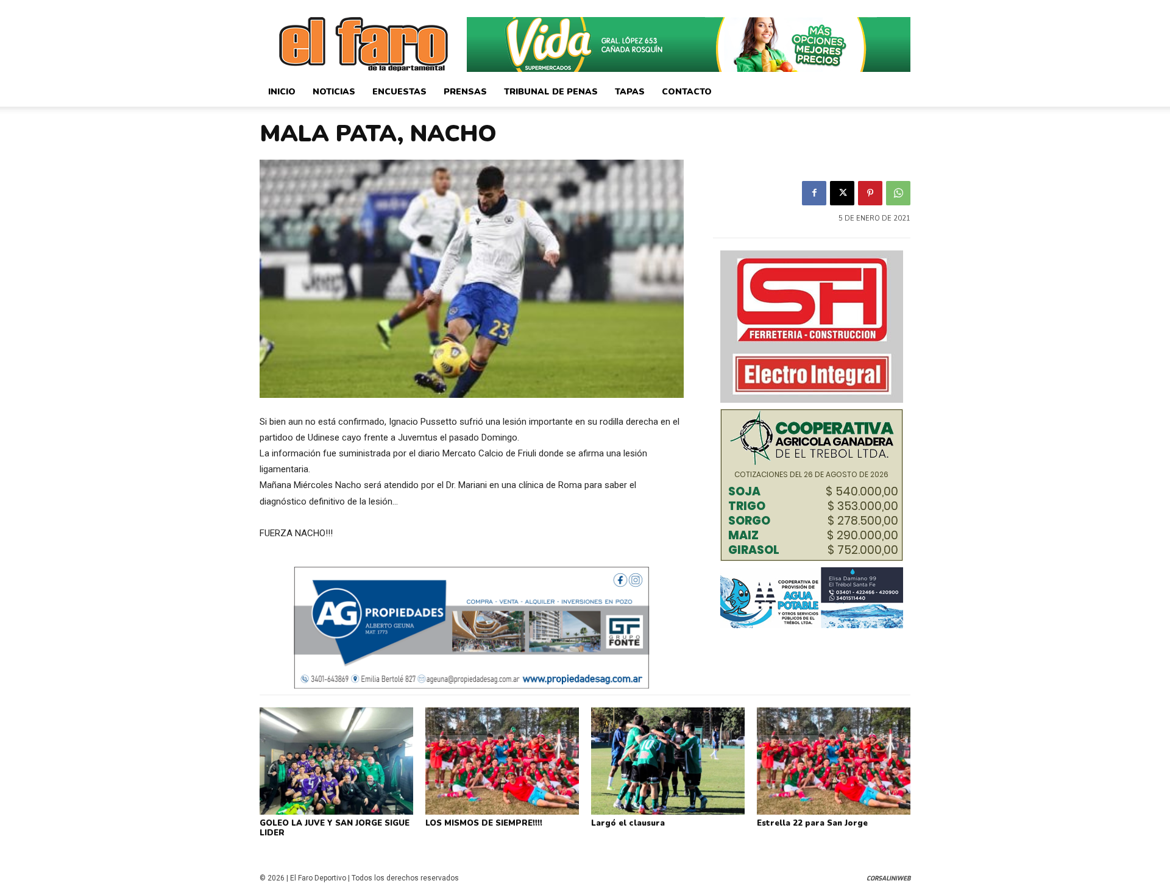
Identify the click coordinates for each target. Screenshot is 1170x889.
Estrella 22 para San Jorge (812, 823)
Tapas (630, 91)
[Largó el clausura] (668, 761)
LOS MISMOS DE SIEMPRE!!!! (483, 823)
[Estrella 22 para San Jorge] (833, 761)
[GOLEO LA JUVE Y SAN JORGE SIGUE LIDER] (336, 761)
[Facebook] (814, 193)
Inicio (282, 91)
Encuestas (399, 91)
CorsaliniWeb (888, 878)
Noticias (334, 91)
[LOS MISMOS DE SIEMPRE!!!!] (502, 761)
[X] (842, 193)
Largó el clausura (628, 823)
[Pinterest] (870, 193)
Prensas (465, 91)
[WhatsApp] (898, 193)
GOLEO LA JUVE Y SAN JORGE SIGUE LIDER (335, 828)
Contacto (687, 91)
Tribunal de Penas (551, 91)
